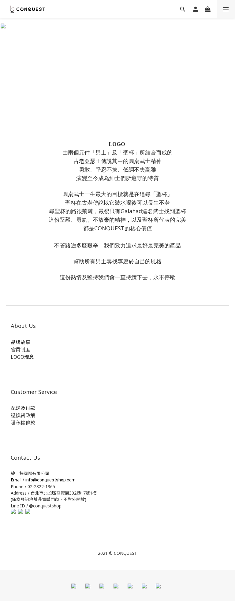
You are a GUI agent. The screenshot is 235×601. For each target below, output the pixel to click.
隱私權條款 (23, 422)
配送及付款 (23, 408)
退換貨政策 (23, 415)
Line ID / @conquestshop (36, 506)
